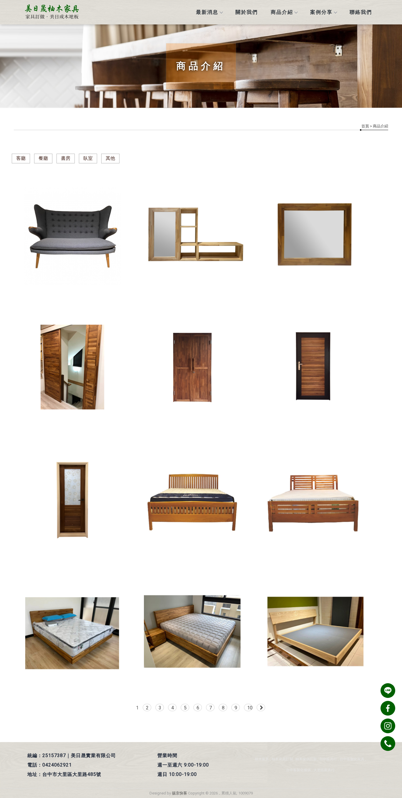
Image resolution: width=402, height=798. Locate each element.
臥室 (88, 158)
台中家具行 (328, 759)
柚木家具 (262, 759)
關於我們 (246, 12)
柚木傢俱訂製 (306, 759)
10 (250, 708)
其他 (110, 158)
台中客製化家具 (352, 759)
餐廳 (43, 158)
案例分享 (321, 12)
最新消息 (207, 12)
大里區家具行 (324, 770)
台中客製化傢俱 (298, 770)
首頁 (365, 126)
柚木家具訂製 (282, 759)
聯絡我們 (361, 12)
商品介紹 (282, 12)
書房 (65, 158)
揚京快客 (179, 793)
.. (219, 793)
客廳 (21, 158)
